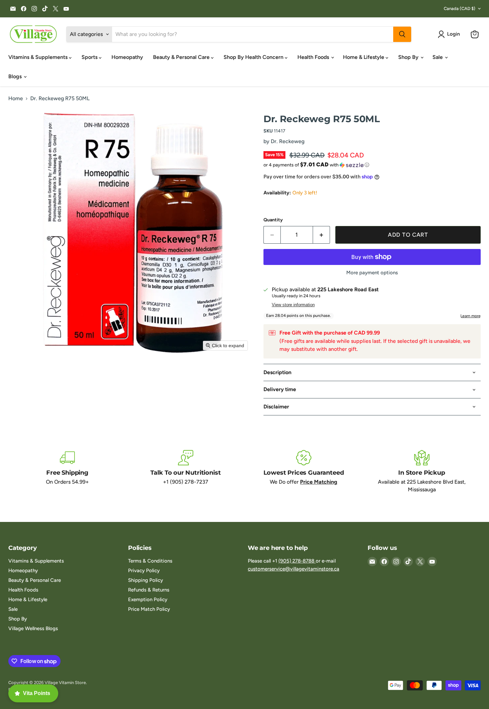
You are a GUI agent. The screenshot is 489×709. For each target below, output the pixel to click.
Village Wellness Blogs (33, 628)
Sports (90, 57)
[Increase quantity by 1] (321, 235)
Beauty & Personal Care (182, 57)
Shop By (409, 57)
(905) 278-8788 (297, 561)
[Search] (402, 34)
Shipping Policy (145, 580)
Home (15, 99)
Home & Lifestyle (364, 57)
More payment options (372, 273)
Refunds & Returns (148, 590)
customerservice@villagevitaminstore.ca (293, 569)
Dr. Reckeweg (287, 141)
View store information (293, 305)
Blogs (15, 76)
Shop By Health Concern (254, 57)
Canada (459, 8)
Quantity (273, 220)
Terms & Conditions (150, 561)
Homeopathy (127, 57)
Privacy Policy (144, 571)
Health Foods (313, 57)
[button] (450, 34)
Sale (438, 57)
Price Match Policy (149, 609)
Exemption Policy (147, 599)
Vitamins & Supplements (38, 57)
